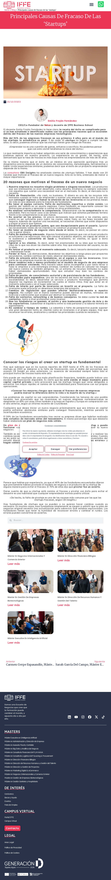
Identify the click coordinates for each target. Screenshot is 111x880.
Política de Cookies (43, 454)
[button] (91, 4)
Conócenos (9, 794)
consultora (13, 172)
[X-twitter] (96, 717)
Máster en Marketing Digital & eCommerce (21, 770)
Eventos (7, 801)
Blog (14, 10)
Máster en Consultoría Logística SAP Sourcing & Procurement (28, 756)
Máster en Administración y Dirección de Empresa (24, 741)
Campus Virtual (10, 821)
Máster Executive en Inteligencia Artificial (28, 638)
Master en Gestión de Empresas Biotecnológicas (23, 778)
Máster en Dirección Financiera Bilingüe (77, 556)
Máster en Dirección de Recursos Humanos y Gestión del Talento (30, 763)
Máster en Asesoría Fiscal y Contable (19, 745)
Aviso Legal (70, 454)
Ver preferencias (78, 449)
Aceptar (33, 449)
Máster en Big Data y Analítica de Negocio (21, 748)
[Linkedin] (69, 717)
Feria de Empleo (11, 805)
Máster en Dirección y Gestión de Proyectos (21, 767)
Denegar (55, 449)
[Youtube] (76, 717)
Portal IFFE (9, 817)
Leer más (14, 563)
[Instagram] (82, 717)
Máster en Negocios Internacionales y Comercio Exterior (26, 774)
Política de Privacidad (58, 454)
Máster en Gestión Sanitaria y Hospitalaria (21, 781)
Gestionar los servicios (30, 442)
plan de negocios (19, 425)
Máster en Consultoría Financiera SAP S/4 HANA (23, 752)
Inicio (6, 10)
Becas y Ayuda (10, 797)
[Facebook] (89, 717)
